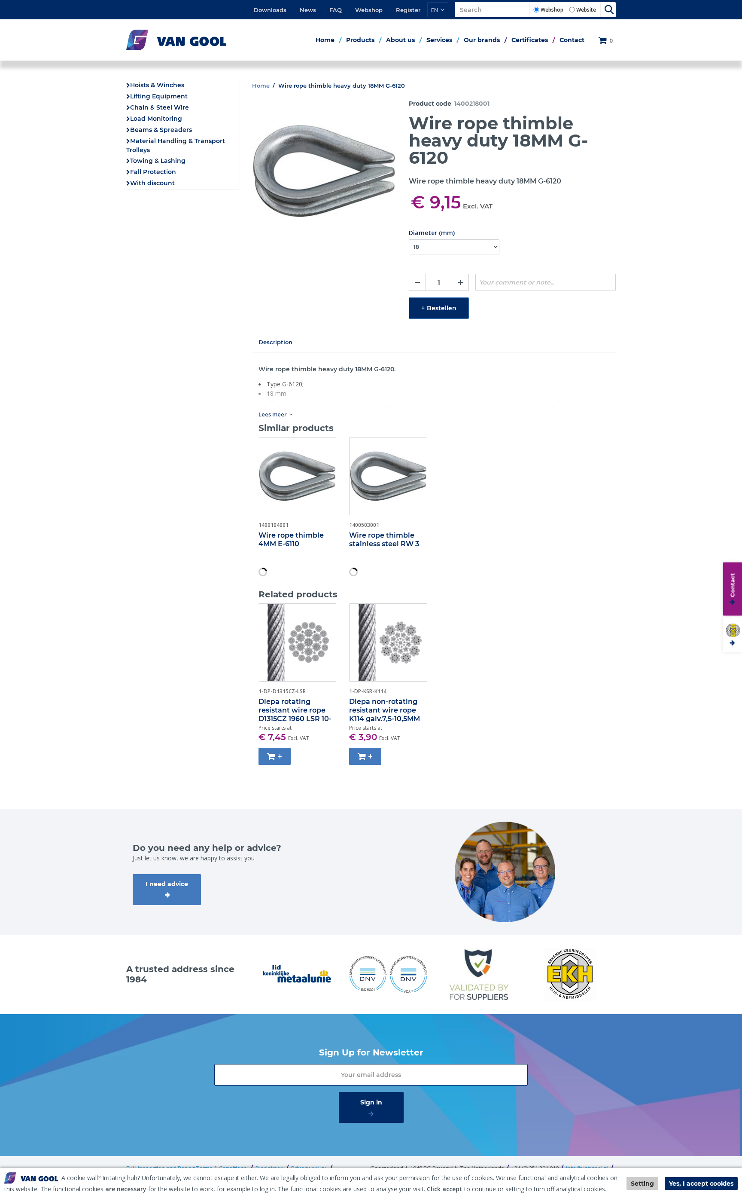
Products (360, 40)
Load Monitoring (156, 118)
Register (408, 9)
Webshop (369, 9)
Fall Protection (153, 172)
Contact (572, 40)
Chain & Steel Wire (159, 107)
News (308, 9)
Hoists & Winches (157, 85)
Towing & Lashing (158, 161)
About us (400, 40)
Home (325, 40)
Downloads (270, 9)
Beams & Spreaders (161, 130)
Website (586, 9)
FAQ (335, 9)
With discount (152, 183)
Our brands (482, 40)
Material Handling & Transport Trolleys (175, 145)
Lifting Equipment (159, 96)
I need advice (167, 884)
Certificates (529, 40)
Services (439, 40)
